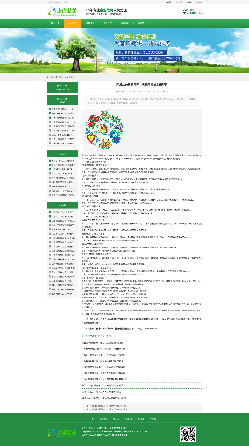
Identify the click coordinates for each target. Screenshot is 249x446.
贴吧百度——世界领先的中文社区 (63, 190)
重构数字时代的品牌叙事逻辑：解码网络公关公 (63, 225)
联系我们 (169, 2)
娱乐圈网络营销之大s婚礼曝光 (63, 182)
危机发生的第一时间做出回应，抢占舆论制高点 (62, 268)
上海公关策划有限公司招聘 (62, 216)
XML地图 (198, 2)
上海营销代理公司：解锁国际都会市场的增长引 (63, 126)
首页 (93, 418)
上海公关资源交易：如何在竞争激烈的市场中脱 (63, 139)
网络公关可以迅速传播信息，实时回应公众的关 (62, 285)
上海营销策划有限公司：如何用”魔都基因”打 (62, 259)
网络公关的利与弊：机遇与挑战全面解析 (63, 113)
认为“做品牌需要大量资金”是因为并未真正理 (63, 169)
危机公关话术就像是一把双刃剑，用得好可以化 (62, 272)
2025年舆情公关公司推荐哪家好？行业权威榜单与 (63, 229)
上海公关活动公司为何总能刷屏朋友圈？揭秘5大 (63, 143)
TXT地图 (189, 2)
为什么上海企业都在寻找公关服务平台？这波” (103, 385)
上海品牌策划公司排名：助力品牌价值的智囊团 (63, 130)
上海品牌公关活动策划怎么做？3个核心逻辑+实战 (62, 250)
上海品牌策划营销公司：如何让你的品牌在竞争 (63, 238)
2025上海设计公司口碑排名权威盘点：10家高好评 (63, 173)
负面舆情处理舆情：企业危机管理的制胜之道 (63, 109)
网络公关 (90, 23)
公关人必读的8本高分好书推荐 (63, 195)
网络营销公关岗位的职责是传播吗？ (62, 289)
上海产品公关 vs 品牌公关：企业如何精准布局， (63, 212)
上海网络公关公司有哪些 (60, 280)
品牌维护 (125, 23)
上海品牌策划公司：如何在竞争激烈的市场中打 (63, 242)
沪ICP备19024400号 (140, 431)
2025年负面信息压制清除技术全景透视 (63, 134)
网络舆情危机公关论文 (60, 186)
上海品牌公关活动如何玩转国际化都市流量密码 (63, 246)
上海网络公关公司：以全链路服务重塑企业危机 (63, 220)
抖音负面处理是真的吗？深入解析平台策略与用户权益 (108, 406)
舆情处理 (107, 23)
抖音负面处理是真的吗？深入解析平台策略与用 (63, 117)
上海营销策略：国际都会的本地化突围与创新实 (62, 255)
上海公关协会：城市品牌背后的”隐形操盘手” (102, 391)
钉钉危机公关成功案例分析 (62, 160)
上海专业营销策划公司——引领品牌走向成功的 (63, 122)
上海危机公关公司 (62, 11)
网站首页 (55, 23)
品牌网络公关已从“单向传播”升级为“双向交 (62, 293)
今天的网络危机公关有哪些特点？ (63, 177)
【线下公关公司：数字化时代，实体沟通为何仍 (63, 233)
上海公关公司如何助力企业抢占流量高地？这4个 (104, 397)
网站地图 (179, 2)
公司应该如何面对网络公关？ (62, 165)
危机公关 (73, 23)
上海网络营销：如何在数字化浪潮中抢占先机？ (62, 263)
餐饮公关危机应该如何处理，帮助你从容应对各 (62, 276)
